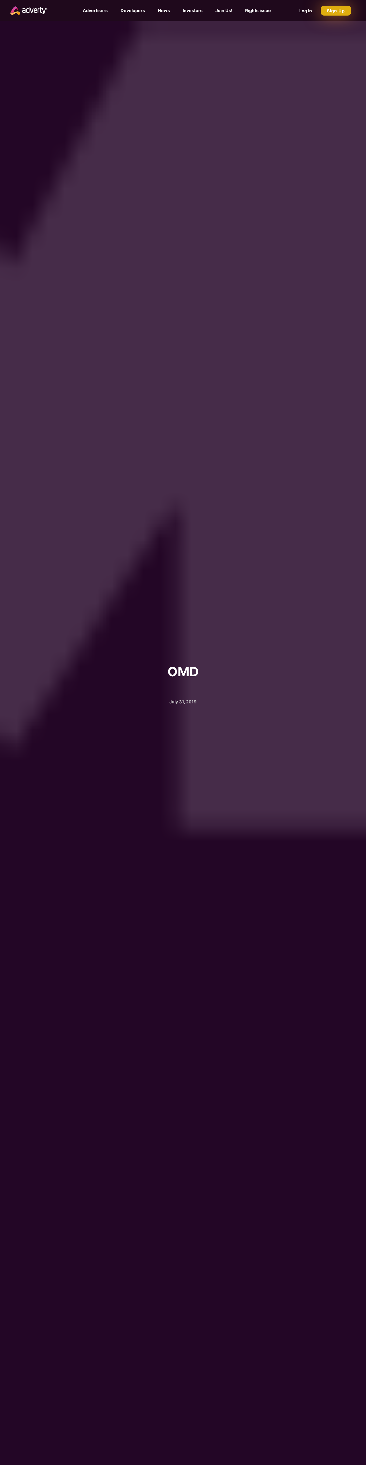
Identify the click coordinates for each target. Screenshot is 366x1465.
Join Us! (223, 10)
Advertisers (95, 10)
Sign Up (336, 10)
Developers (133, 10)
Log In (305, 10)
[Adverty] (28, 10)
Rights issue (258, 10)
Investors (193, 10)
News (164, 10)
